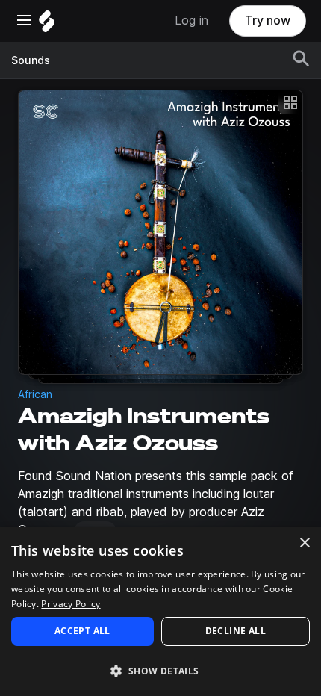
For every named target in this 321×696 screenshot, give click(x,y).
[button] (160, 670)
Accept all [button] (82, 630)
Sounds (30, 60)
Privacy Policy (70, 603)
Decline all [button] (235, 630)
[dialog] (160, 611)
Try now (267, 20)
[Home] (46, 25)
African (35, 394)
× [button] (304, 543)
